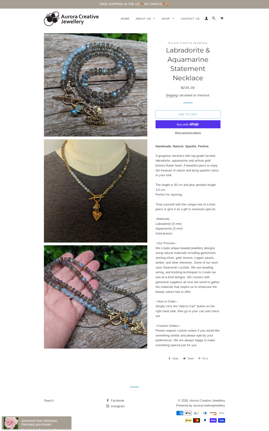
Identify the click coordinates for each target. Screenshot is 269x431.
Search (49, 400)
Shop (166, 18)
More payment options (188, 132)
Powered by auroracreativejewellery (200, 405)
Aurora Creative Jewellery (207, 400)
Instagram (117, 406)
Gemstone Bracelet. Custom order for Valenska (43, 418)
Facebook (117, 400)
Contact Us (190, 18)
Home (125, 18)
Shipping (172, 95)
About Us (144, 18)
